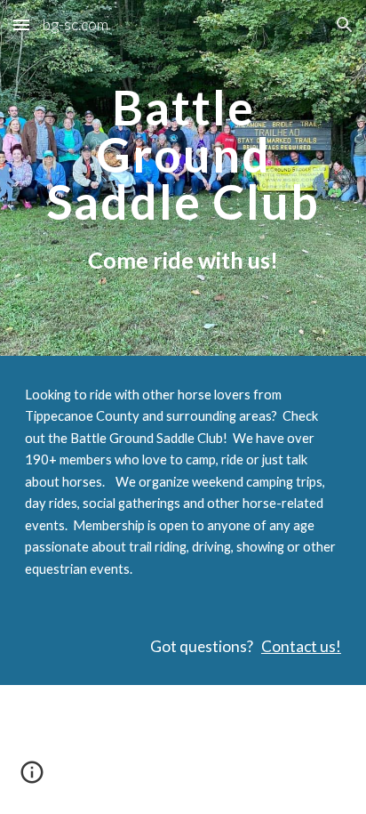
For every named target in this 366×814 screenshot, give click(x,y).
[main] (183, 178)
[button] (21, 24)
